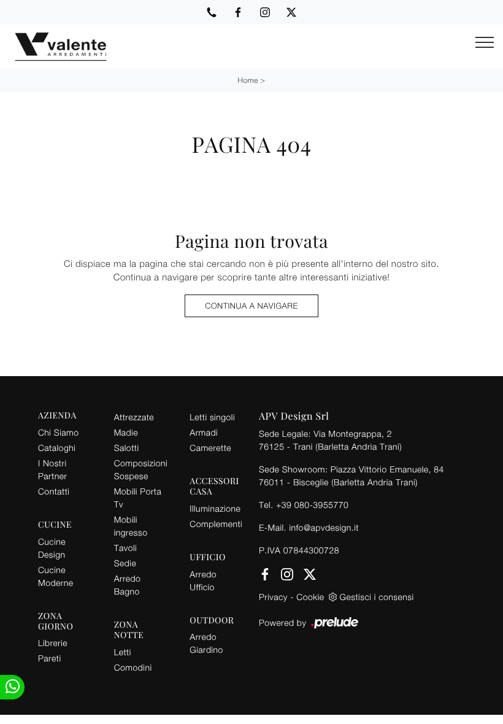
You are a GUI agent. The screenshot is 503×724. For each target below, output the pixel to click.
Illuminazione (215, 508)
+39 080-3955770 (312, 504)
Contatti (53, 491)
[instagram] (265, 12)
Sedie (125, 563)
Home (248, 80)
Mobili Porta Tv (138, 497)
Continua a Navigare (251, 305)
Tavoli (125, 547)
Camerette (210, 447)
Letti (122, 652)
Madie (126, 432)
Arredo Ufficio (203, 580)
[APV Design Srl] (53, 46)
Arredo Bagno (127, 584)
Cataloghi (56, 447)
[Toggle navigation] (484, 43)
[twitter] (291, 12)
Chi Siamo (58, 432)
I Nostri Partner (52, 469)
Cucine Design (52, 548)
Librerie (52, 642)
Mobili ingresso (131, 525)
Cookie (310, 596)
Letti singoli (212, 417)
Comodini (133, 667)
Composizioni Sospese (140, 469)
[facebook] (238, 12)
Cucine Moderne (55, 576)
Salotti (126, 447)
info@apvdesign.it (324, 527)
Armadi (204, 432)
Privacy (273, 596)
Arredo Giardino (206, 643)
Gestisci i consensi (377, 596)
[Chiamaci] (211, 12)
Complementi (216, 523)
